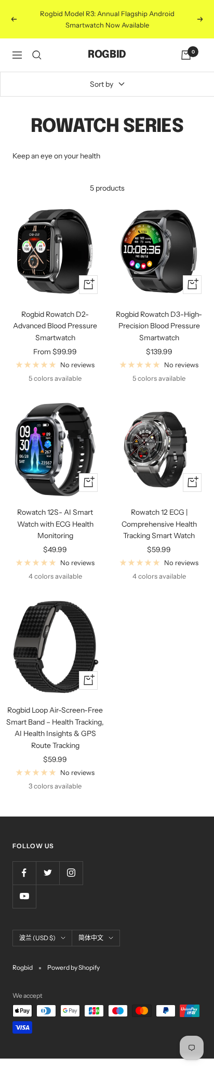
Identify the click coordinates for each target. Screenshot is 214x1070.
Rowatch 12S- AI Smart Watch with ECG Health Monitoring (55, 523)
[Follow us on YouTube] (24, 896)
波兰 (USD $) (37, 938)
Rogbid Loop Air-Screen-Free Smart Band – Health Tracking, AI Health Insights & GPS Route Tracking (55, 727)
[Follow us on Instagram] (71, 873)
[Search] (37, 55)
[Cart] (186, 55)
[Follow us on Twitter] (47, 873)
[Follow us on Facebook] (24, 873)
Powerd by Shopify (73, 967)
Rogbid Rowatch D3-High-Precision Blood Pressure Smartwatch (159, 326)
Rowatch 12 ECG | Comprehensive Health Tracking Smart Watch (159, 523)
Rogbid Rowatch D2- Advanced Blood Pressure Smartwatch (55, 326)
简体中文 (90, 938)
